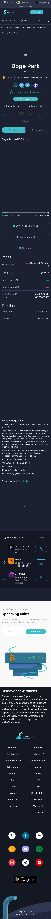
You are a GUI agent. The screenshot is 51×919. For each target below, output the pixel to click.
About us (13, 799)
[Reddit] (12, 849)
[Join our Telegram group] (25, 862)
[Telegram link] (27, 85)
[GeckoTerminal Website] (35, 85)
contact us (24, 481)
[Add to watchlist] (4, 549)
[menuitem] (8, 20)
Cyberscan (37, 130)
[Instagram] (12, 862)
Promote (36, 12)
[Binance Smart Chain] (4, 77)
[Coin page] (20, 549)
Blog (12, 780)
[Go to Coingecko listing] (18, 566)
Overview (13, 130)
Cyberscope (12, 767)
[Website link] (15, 85)
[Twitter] (12, 835)
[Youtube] (39, 862)
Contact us (12, 754)
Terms (13, 786)
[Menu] (47, 12)
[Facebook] (25, 835)
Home (4, 33)
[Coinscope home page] (9, 12)
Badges (25, 121)
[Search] (47, 20)
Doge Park (13, 33)
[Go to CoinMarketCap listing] (27, 566)
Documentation (13, 760)
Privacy (13, 793)
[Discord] (25, 849)
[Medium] (39, 849)
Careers (13, 806)
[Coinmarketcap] (39, 835)
